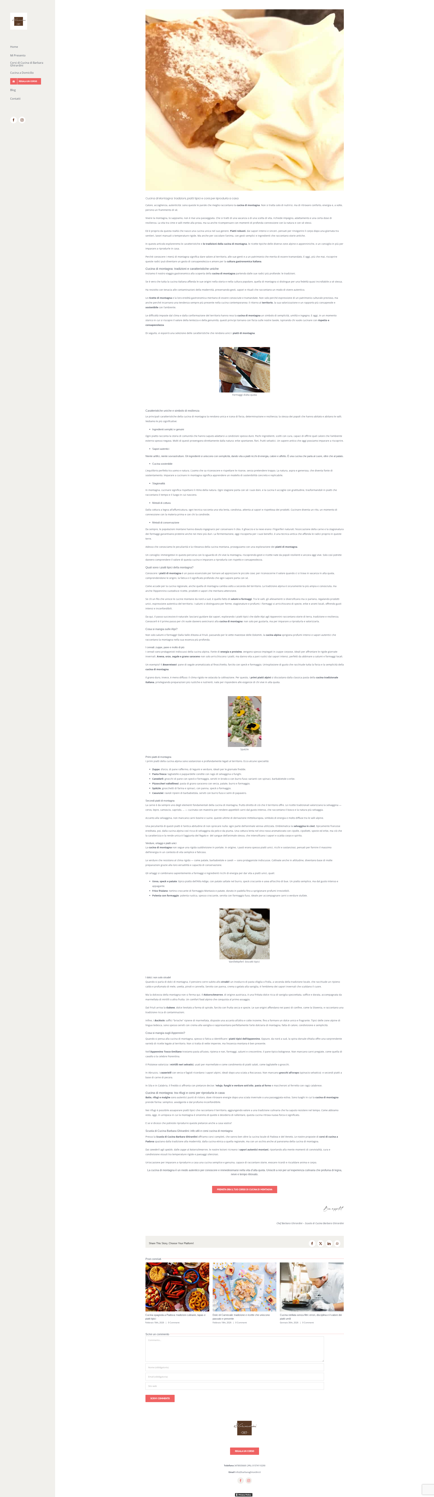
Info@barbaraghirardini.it (248, 1475)
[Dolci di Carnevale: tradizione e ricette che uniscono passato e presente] (177, 1264)
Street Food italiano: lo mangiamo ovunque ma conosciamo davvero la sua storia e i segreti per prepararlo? (306, 1318)
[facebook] (240, 1484)
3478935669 (240, 1469)
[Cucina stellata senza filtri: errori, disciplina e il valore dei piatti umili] (245, 1264)
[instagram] (248, 1484)
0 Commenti (174, 1322)
